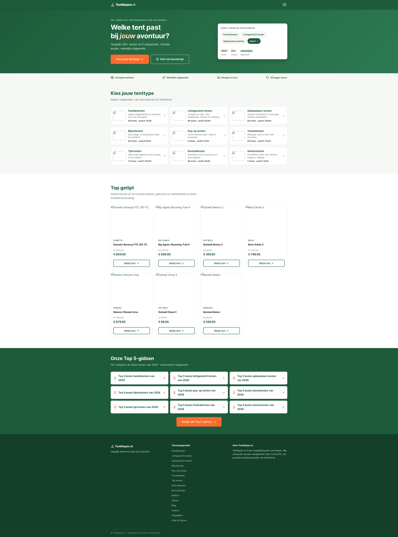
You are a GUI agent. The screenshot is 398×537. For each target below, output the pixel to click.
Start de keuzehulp (172, 59)
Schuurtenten (178, 490)
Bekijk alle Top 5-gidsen (197, 421)
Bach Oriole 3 (256, 244)
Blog (174, 505)
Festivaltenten (179, 485)
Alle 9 (253, 41)
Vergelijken (177, 515)
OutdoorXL (276, 454)
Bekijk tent (130, 263)
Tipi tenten (177, 480)
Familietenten (230, 34)
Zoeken (175, 510)
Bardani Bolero (211, 312)
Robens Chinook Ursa (125, 312)
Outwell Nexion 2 (213, 244)
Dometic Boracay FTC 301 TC (130, 244)
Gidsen (175, 500)
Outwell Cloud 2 (167, 312)
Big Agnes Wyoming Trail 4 (174, 244)
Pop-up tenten (179, 470)
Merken (175, 495)
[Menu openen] (284, 4)
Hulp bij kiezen (179, 520)
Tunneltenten (178, 475)
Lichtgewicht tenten (253, 34)
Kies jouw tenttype (127, 59)
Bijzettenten (178, 465)
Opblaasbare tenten (233, 41)
